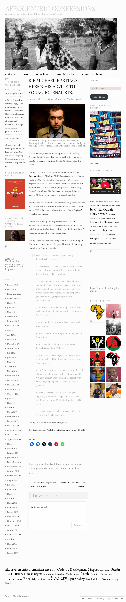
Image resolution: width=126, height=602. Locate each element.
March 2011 (12, 543)
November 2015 (14, 389)
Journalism (67, 463)
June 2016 (11, 357)
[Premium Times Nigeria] (97, 327)
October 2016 (13, 348)
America (116, 201)
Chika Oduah (55, 98)
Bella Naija (108, 205)
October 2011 (13, 530)
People (78, 98)
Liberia (102, 226)
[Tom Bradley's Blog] (113, 327)
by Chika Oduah (101, 209)
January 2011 (12, 552)
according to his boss (46, 160)
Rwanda (112, 234)
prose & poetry (65, 74)
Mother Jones (64, 429)
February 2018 (13, 321)
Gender (115, 569)
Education (105, 569)
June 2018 (11, 307)
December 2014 (14, 425)
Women (106, 579)
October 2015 (13, 393)
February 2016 (13, 375)
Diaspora (93, 569)
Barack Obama (101, 206)
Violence (97, 579)
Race (27, 578)
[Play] (93, 191)
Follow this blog (99, 97)
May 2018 (11, 311)
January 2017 (12, 339)
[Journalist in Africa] (113, 311)
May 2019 (11, 302)
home (99, 74)
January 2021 (12, 289)
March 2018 (12, 316)
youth (109, 243)
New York (98, 231)
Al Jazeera (110, 202)
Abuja (92, 201)
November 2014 (14, 430)
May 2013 (11, 493)
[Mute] (113, 191)
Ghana (106, 222)
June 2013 (11, 489)
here (69, 221)
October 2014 (13, 434)
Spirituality (76, 578)
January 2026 (12, 284)
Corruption (109, 218)
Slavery (108, 239)
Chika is (10, 74)
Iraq (58, 463)
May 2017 (11, 330)
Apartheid (93, 206)
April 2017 (11, 334)
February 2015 (13, 416)
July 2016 (11, 352)
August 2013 (12, 480)
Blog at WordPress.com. (17, 596)
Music (76, 573)
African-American (33, 569)
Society (59, 578)
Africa (96, 201)
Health (9, 573)
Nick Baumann (63, 468)
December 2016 (14, 343)
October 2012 (13, 525)
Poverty (18, 579)
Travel (89, 579)
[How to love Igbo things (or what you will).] (97, 358)
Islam (94, 226)
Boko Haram (116, 206)
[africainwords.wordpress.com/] (97, 311)
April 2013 (11, 498)
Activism (13, 569)
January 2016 (12, 380)
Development (78, 569)
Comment (78, 525)
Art (47, 569)
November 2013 (14, 466)
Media (70, 98)
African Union (103, 201)
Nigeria (106, 230)
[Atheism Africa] (113, 358)
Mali (106, 226)
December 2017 (14, 325)
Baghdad (39, 463)
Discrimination (96, 222)
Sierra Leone (102, 239)
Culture (114, 218)
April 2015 (11, 407)
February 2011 (13, 548)
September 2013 (14, 475)
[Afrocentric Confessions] (61, 45)
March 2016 (12, 371)
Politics (9, 579)
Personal (94, 574)
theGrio (104, 243)
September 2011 (14, 534)
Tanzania (99, 243)
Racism (97, 235)
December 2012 (14, 516)
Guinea (111, 222)
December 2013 (14, 462)
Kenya (98, 226)
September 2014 (14, 439)
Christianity (99, 218)
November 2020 (14, 293)
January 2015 (12, 421)
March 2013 (12, 502)
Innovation (48, 573)
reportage (42, 74)
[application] (105, 185)
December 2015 (14, 384)
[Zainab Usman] (97, 390)
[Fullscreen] (117, 191)
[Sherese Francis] (97, 343)
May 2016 (11, 362)
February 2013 (13, 507)
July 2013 (11, 484)
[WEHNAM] (113, 374)
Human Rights (33, 574)
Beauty (53, 569)
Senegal (93, 238)
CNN (103, 218)
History (18, 574)
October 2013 (13, 471)
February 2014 (13, 452)
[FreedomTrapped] (97, 374)
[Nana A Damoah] (113, 390)
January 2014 (12, 457)
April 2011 (11, 539)
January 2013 (12, 512)
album (85, 74)
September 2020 (14, 298)
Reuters (107, 235)
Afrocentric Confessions (50, 8)
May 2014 (11, 443)
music (25, 74)
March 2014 (12, 448)
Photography (106, 574)
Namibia (110, 226)
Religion (102, 235)
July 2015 (11, 398)
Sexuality (45, 579)
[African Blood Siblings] (113, 343)
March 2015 (12, 411)
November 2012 (14, 521)
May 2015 (11, 402)
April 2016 (11, 366)
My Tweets (94, 163)
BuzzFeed (50, 463)
